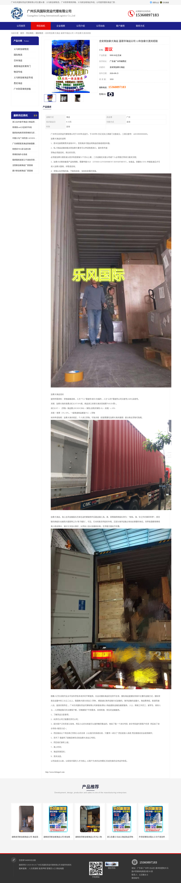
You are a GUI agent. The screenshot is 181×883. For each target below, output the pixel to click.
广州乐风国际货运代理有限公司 (48, 865)
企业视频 (60, 26)
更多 (35, 116)
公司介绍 (80, 26)
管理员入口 (51, 869)
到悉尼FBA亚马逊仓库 (21, 149)
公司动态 (100, 26)
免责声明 (42, 869)
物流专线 (18, 72)
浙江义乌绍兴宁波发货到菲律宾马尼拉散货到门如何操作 (131, 837)
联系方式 (140, 26)
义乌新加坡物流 (21, 49)
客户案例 (120, 26)
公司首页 (21, 26)
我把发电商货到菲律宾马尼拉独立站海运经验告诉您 (24, 133)
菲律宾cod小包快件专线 (22, 127)
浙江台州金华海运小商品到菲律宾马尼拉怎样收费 (24, 122)
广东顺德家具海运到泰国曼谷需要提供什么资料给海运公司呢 (24, 144)
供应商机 (41, 26)
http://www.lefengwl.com (55, 772)
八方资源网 (33, 869)
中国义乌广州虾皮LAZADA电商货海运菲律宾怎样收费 (24, 138)
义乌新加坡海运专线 (23, 77)
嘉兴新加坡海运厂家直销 (22, 171)
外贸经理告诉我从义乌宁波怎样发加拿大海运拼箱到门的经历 (101, 837)
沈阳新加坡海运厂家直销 (22, 165)
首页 (22, 33)
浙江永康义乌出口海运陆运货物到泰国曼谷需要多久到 (67, 837)
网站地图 (60, 869)
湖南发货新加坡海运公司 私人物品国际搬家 (31, 837)
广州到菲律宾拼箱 (22, 89)
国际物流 (39, 33)
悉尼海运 (18, 83)
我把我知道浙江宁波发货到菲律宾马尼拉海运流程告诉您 (24, 160)
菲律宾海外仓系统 (19, 154)
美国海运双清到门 (22, 66)
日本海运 (18, 60)
